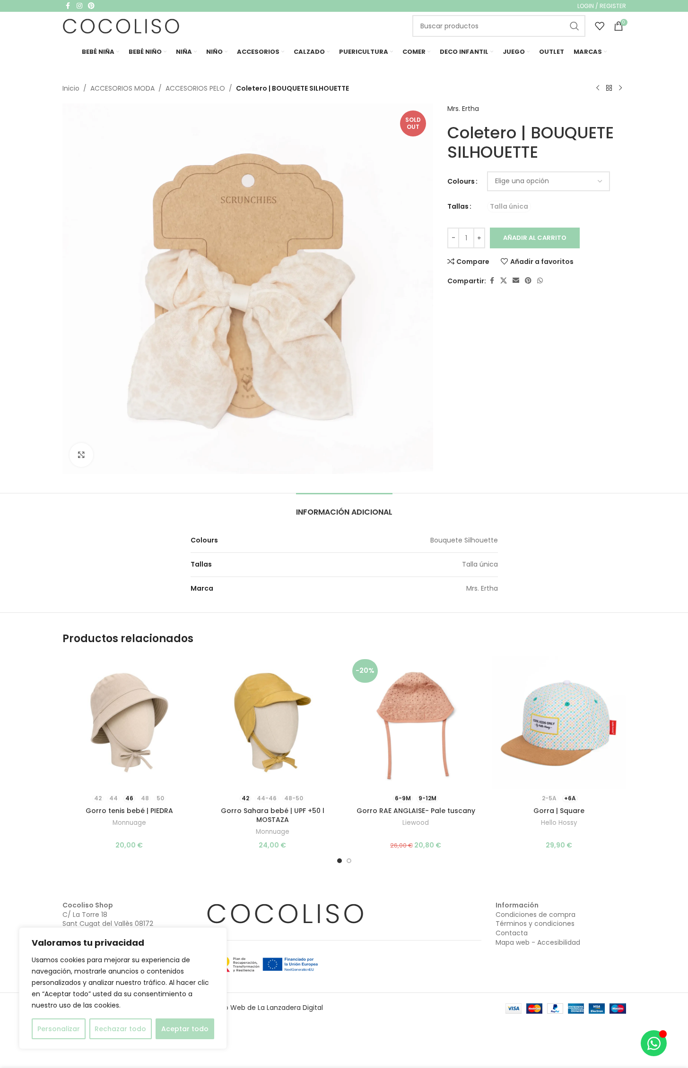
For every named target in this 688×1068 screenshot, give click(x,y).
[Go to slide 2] (349, 860)
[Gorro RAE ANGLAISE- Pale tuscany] (416, 722)
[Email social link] (516, 280)
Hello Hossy (559, 822)
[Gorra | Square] (559, 722)
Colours (461, 181)
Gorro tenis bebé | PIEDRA (129, 810)
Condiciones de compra (535, 914)
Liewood (415, 822)
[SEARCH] (574, 26)
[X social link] (503, 280)
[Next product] (620, 88)
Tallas (458, 206)
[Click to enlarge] (81, 454)
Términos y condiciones (535, 923)
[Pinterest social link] (528, 280)
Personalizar (58, 1029)
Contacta (512, 933)
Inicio (70, 88)
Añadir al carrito (534, 237)
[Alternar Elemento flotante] (654, 1043)
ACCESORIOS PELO (195, 88)
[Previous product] (597, 88)
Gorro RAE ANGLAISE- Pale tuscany (416, 810)
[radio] (509, 206)
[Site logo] (121, 25)
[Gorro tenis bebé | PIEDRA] (129, 722)
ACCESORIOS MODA (122, 88)
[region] (123, 988)
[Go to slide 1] (339, 860)
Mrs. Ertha (463, 108)
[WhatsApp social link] (540, 280)
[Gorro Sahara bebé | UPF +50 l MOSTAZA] (273, 722)
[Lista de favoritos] (599, 26)
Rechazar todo (120, 1029)
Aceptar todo (185, 1029)
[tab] (344, 507)
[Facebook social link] (491, 280)
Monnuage (129, 822)
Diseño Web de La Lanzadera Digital (264, 1007)
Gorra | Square (558, 810)
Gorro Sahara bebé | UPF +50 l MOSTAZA (272, 815)
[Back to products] (609, 88)
